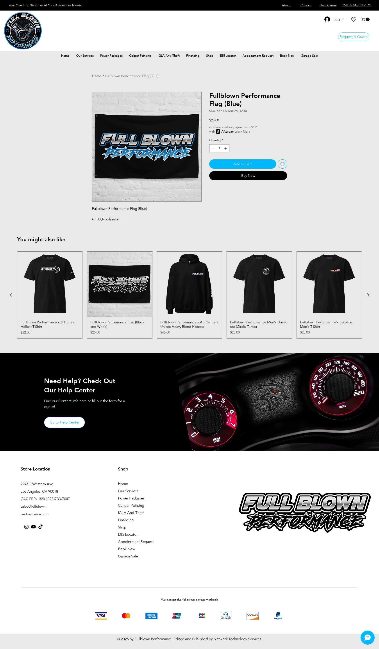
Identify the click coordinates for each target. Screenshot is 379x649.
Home (97, 76)
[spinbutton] (219, 148)
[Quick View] (49, 284)
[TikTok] (40, 527)
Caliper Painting (131, 505)
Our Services (128, 491)
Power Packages (131, 498)
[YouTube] (33, 527)
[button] (365, 19)
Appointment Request (136, 541)
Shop (122, 527)
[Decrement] (212, 148)
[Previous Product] (10, 294)
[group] (189, 295)
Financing (126, 520)
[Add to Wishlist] (282, 164)
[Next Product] (368, 294)
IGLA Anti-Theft (131, 512)
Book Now (126, 549)
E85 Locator (128, 534)
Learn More (242, 131)
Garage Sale (128, 556)
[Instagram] (26, 527)
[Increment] (226, 148)
